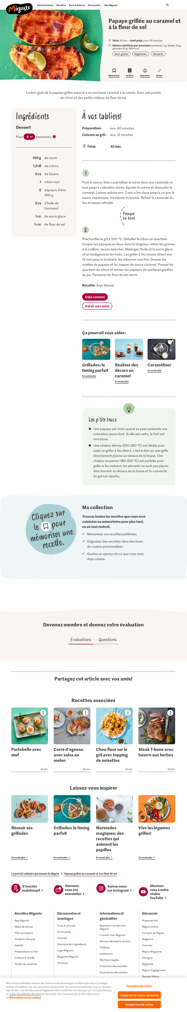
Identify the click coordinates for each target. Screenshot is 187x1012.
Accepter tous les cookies (139, 1004)
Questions (107, 639)
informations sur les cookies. (25, 997)
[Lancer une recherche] (167, 5)
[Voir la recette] (29, 740)
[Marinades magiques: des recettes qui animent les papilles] (114, 827)
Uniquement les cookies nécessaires (139, 995)
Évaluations (80, 639)
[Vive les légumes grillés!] (156, 827)
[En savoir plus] (96, 370)
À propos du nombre (54, 137)
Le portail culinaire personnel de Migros (35, 873)
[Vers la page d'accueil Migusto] (19, 6)
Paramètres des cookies (114, 972)
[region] (93, 995)
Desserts (158, 54)
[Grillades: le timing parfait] (72, 827)
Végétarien (140, 54)
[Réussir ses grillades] (29, 827)
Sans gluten (121, 54)
